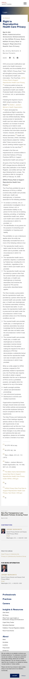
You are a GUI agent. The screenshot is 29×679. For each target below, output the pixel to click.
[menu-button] (25, 3)
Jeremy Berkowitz (12, 51)
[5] (16, 135)
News (4, 639)
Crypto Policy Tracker (8, 622)
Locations (5, 645)
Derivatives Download (8, 625)
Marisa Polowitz (9, 53)
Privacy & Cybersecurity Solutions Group (13, 556)
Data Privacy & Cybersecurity (10, 554)
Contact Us (6, 650)
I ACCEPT (14, 675)
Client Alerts (6, 612)
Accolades (5, 642)
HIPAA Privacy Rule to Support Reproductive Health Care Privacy (14, 80)
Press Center (6, 648)
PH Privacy (6, 18)
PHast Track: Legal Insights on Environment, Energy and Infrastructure (13, 618)
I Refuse (23, 675)
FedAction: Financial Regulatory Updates (13, 628)
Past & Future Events (8, 630)
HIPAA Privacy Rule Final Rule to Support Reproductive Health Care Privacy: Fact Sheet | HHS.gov (14, 490)
